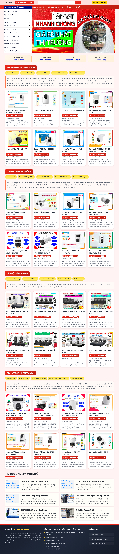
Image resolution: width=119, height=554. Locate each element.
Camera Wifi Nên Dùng (19, 171)
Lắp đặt (18, 2)
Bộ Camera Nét (78, 279)
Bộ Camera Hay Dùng (13, 279)
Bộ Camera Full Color (30, 279)
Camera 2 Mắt (11, 177)
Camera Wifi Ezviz (43, 73)
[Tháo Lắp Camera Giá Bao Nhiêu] (67, 513)
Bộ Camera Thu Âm (64, 279)
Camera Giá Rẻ (23, 378)
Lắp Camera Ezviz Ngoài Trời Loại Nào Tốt (92, 496)
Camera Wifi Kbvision (77, 73)
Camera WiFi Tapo (10, 47)
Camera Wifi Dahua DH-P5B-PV (45, 212)
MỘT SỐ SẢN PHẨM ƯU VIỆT (20, 373)
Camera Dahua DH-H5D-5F (98, 452)
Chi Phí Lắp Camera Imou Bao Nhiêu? (90, 481)
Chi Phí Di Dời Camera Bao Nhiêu (34, 510)
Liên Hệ (77, 7)
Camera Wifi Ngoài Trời (26, 177)
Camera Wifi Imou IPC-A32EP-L (45, 110)
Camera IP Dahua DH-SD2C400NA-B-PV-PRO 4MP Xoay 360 (44, 415)
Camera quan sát (38, 7)
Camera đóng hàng (97, 534)
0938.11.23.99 (99, 2)
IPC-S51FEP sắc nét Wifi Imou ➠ (73, 110)
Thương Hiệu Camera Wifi (21, 67)
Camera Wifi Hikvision (59, 73)
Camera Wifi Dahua (28, 73)
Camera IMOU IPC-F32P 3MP (16, 149)
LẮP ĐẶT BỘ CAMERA (17, 273)
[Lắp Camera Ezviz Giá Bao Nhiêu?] (12, 484)
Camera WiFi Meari (10, 51)
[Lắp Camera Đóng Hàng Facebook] (12, 498)
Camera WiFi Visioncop (12, 44)
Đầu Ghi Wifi (8, 18)
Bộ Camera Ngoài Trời (47, 279)
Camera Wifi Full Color (44, 177)
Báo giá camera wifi (55, 7)
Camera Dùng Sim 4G (39, 378)
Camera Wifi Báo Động (62, 177)
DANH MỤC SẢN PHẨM (16, 7)
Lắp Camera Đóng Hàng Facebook (34, 496)
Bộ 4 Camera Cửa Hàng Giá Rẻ (45, 312)
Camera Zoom (11, 378)
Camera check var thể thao (99, 539)
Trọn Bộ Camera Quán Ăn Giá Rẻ (73, 312)
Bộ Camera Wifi (9, 15)
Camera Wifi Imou (12, 73)
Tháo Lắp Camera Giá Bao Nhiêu (89, 510)
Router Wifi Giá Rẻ (77, 378)
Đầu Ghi (69, 7)
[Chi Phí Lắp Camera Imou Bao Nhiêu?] (67, 484)
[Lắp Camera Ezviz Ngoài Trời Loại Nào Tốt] (67, 498)
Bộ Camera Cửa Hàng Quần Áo (45, 350)
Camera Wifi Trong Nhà (80, 177)
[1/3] (73, 31)
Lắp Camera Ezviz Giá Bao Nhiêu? (34, 481)
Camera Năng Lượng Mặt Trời (58, 378)
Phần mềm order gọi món (98, 543)
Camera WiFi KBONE (11, 40)
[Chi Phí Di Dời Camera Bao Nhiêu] (12, 513)
